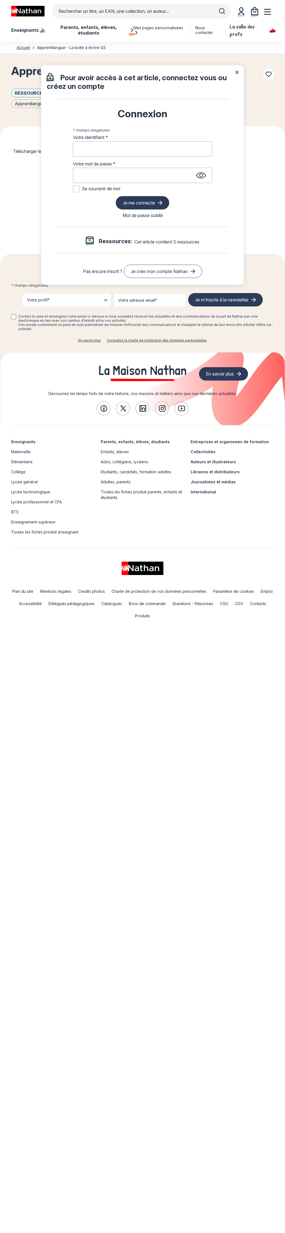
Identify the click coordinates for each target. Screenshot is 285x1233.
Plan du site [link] (22, 591)
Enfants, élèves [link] (115, 451)
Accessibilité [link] (30, 603)
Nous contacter (204, 30)
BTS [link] (15, 512)
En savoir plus (89, 340)
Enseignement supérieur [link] (33, 522)
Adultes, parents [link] (116, 481)
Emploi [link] (267, 591)
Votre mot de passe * (94, 164)
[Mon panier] (254, 11)
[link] (103, 408)
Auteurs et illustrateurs (213, 461)
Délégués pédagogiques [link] (71, 603)
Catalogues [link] (111, 603)
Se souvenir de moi (101, 188)
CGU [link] (224, 603)
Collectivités (203, 451)
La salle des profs (242, 30)
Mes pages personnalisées (158, 27)
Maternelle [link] (21, 451)
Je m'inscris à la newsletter (222, 300)
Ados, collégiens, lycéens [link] (124, 461)
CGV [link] (239, 603)
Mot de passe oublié (142, 215)
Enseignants (23, 441)
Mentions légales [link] (55, 591)
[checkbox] (13, 316)
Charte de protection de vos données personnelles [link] (159, 591)
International (203, 491)
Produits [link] (142, 615)
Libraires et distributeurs (215, 471)
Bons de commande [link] (147, 603)
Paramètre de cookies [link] (233, 591)
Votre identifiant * (90, 137)
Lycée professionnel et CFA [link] (36, 501)
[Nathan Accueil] (28, 11)
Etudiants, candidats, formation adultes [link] (136, 471)
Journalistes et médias (213, 481)
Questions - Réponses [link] (192, 603)
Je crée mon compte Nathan (159, 271)
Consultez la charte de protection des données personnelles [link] (157, 340)
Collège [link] (18, 471)
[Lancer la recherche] (222, 11)
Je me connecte (139, 203)
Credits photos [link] (91, 591)
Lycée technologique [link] (30, 491)
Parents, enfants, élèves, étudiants (135, 441)
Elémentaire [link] (22, 461)
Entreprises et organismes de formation (230, 441)
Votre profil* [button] (38, 300)
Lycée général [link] (24, 481)
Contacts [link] (258, 603)
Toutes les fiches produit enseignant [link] (44, 532)
